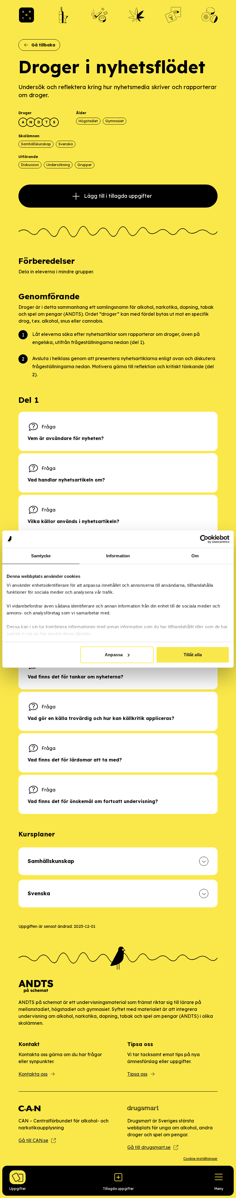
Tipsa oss (137, 1074)
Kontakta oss (32, 1074)
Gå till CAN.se (33, 1140)
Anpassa (114, 654)
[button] (118, 861)
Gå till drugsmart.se (149, 1147)
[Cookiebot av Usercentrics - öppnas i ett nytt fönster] (204, 539)
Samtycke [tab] (41, 555)
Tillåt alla (193, 654)
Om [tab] (195, 555)
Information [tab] (118, 555)
